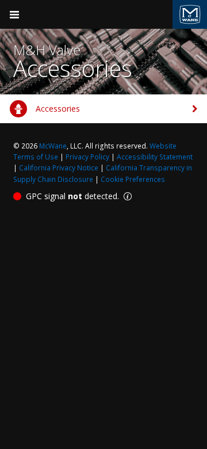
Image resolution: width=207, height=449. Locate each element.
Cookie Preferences (133, 179)
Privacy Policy (87, 157)
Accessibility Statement (155, 157)
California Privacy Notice (58, 168)
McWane (53, 146)
